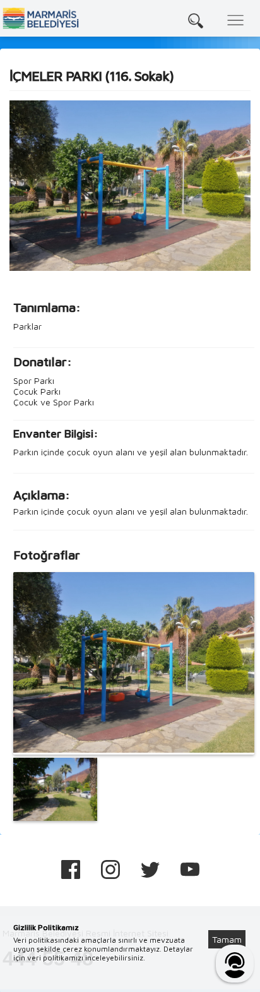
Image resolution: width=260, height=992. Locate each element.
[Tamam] (233, 923)
